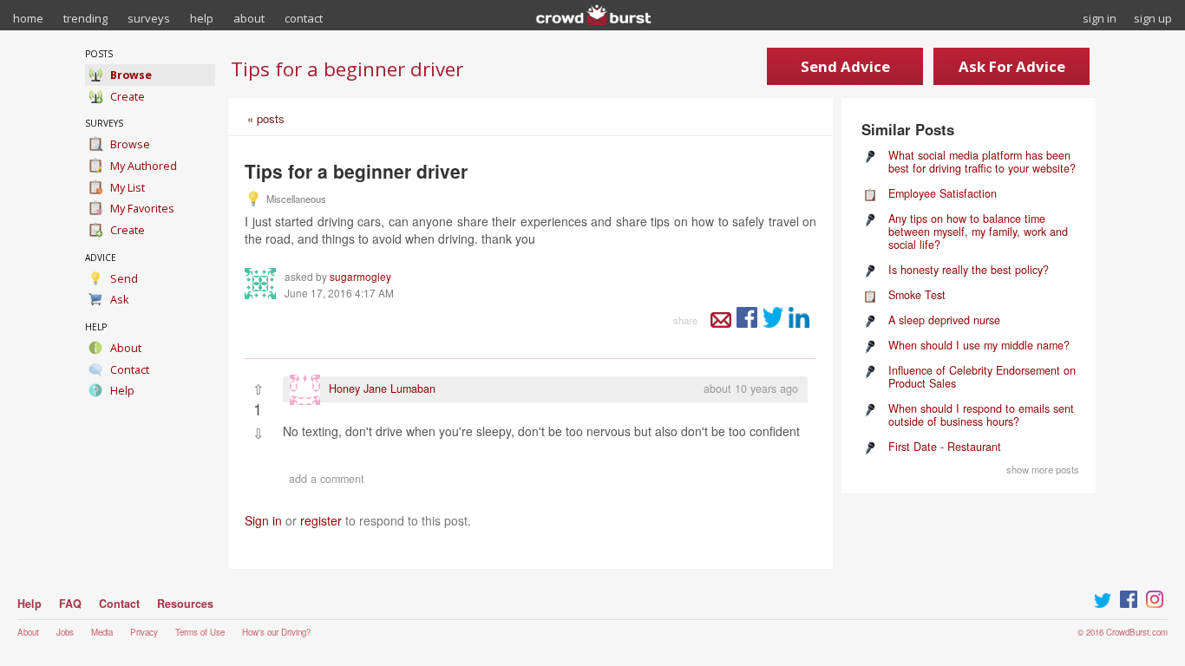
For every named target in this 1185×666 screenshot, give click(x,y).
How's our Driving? (276, 632)
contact (304, 18)
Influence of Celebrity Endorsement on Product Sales (982, 376)
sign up (1153, 18)
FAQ (70, 603)
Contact (119, 603)
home (28, 18)
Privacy (144, 632)
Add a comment (326, 478)
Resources (185, 603)
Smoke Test (917, 295)
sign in (1099, 18)
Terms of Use (200, 632)
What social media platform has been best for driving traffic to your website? (982, 161)
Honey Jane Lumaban (382, 388)
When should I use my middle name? (979, 345)
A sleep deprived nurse (944, 320)
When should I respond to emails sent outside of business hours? (981, 415)
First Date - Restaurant (944, 446)
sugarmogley (360, 277)
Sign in (263, 520)
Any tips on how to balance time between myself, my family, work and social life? (978, 231)
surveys (149, 18)
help (201, 18)
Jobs (65, 632)
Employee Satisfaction (942, 193)
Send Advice (845, 66)
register (321, 520)
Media (102, 632)
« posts (266, 118)
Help (29, 603)
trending (85, 18)
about (249, 18)
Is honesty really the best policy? (968, 270)
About (28, 632)
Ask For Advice (1012, 66)
